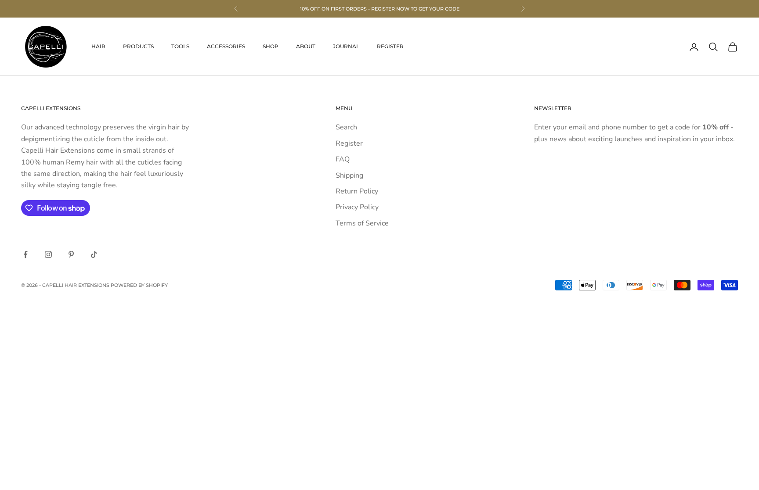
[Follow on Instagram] (48, 254)
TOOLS (180, 46)
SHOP (270, 46)
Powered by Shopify (139, 285)
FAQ (343, 159)
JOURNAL (346, 46)
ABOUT (305, 46)
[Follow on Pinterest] (71, 254)
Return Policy (357, 191)
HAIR (98, 46)
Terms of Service (362, 223)
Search (346, 127)
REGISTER (390, 46)
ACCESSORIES (226, 46)
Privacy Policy (357, 207)
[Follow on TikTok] (94, 254)
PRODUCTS (138, 46)
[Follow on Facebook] (25, 254)
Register (349, 143)
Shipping (349, 175)
